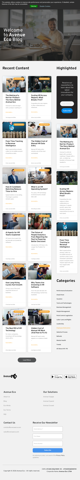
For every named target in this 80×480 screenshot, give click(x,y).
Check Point (60, 295)
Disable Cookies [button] (45, 6)
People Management (63, 311)
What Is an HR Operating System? (39, 188)
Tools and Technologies (64, 303)
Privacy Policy (60, 455)
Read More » (9, 112)
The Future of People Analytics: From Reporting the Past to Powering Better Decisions (39, 237)
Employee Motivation (63, 328)
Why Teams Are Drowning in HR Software (37, 285)
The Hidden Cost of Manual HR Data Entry (39, 143)
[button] (27, 360)
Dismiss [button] (33, 6)
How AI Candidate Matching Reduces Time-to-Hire (13, 189)
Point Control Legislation (65, 315)
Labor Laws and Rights (64, 320)
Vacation (59, 299)
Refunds (59, 336)
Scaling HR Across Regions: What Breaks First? (39, 97)
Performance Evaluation (64, 291)
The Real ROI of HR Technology (14, 329)
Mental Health (61, 340)
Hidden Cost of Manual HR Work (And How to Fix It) (39, 330)
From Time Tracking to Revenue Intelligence (14, 143)
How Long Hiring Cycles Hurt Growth (14, 284)
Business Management (64, 307)
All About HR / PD (62, 349)
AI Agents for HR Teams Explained (13, 233)
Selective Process (62, 332)
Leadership (60, 324)
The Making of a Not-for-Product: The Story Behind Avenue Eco (13, 98)
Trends (59, 344)
